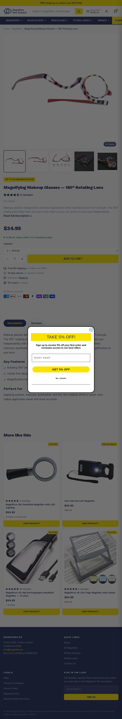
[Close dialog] (91, 329)
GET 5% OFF (61, 369)
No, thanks (61, 378)
